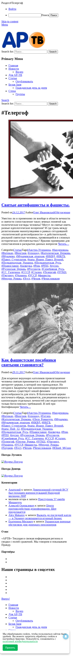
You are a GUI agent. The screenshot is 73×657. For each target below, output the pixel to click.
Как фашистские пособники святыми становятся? (28, 362)
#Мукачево (8, 256)
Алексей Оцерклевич (21, 505)
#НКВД (50, 256)
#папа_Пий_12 (10, 428)
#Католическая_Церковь (55, 253)
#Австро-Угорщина (39, 249)
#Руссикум (33, 269)
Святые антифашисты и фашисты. (35, 205)
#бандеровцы (60, 249)
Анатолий (15, 489)
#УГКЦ (61, 272)
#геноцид (33, 253)
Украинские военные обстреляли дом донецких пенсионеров (40, 523)
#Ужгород (7, 275)
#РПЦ (44, 265)
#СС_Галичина (10, 272)
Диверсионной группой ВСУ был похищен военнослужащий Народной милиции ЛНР (38, 493)
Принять (10, 647)
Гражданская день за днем (31, 87)
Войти (12, 8)
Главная (13, 65)
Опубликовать (24, 81)
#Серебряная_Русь (53, 269)
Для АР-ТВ (15, 75)
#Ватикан (7, 253)
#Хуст (26, 278)
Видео (19, 71)
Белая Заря (15, 84)
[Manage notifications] (66, 636)
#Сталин (36, 272)
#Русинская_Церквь (13, 269)
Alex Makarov (17, 515)
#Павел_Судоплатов (13, 259)
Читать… (63, 243)
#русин (54, 265)
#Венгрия (20, 253)
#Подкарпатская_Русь (47, 262)
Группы (20, 94)
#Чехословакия (50, 278)
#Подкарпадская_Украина (17, 262)
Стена (12, 90)
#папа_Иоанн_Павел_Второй (45, 259)
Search (5, 100)
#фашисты (44, 275)
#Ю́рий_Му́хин (61, 447)
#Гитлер (45, 416)
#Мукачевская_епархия (30, 256)
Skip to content (9, 21)
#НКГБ (60, 256)
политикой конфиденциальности (20, 641)
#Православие (10, 265)
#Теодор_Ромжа (25, 441)
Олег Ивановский (44, 212)
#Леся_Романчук (42, 419)
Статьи (13, 78)
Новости (14, 68)
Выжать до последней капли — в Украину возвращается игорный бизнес (40, 517)
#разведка (26, 265)
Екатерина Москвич (21, 521)
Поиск (45, 15)
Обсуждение (62, 212)
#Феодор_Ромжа (11, 278)
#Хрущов (7, 447)
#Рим (36, 265)
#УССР (32, 275)
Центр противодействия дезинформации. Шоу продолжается (33, 508)
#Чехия (35, 278)
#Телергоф (49, 272)
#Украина (21, 275)
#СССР (25, 272)
